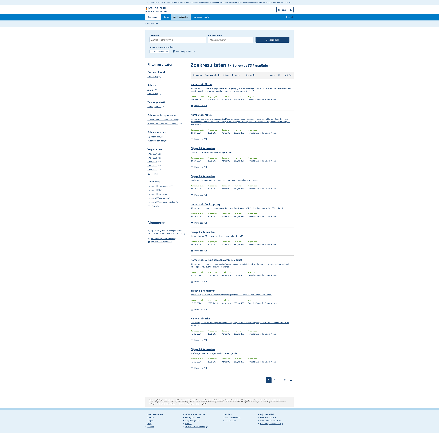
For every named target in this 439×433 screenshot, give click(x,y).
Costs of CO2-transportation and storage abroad (211, 152)
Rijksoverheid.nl (267, 417)
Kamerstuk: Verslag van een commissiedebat (216, 260)
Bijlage (150, 89)
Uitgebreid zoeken (181, 17)
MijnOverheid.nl (267, 414)
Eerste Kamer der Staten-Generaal (162, 119)
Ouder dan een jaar (155, 141)
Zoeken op (154, 35)
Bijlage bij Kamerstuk (203, 148)
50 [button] (290, 75)
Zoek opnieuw (272, 40)
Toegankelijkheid (192, 420)
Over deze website (155, 414)
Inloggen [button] (282, 10)
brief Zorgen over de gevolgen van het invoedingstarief (214, 353)
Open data (227, 414)
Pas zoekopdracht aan (185, 51)
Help (149, 423)
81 (285, 380)
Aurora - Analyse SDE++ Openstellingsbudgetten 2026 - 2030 (217, 236)
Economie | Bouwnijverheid (159, 186)
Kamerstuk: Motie (201, 84)
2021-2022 (152, 169)
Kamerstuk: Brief (200, 318)
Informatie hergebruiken (195, 414)
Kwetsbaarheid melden (195, 426)
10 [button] (279, 75)
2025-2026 (152, 154)
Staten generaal (154, 106)
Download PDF (200, 105)
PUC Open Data (229, 420)
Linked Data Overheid (232, 417)
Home (166, 17)
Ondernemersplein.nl (269, 420)
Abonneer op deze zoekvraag (163, 238)
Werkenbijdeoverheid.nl (270, 423)
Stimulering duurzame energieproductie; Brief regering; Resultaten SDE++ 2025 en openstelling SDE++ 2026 (237, 208)
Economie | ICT (153, 190)
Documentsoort (215, 35)
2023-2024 (152, 161)
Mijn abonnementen (201, 17)
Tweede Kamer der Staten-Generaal (162, 123)
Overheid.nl (152, 18)
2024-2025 (152, 158)
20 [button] (285, 75)
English (150, 420)
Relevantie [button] (250, 75)
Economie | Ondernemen (158, 198)
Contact (150, 417)
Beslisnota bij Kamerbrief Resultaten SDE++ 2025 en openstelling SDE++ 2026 (224, 180)
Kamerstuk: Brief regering (205, 204)
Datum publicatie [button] (212, 75)
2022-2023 (152, 165)
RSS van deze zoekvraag (161, 241)
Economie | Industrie (156, 194)
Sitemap (188, 423)
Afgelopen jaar (153, 137)
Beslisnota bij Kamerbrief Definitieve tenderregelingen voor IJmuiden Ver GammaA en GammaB (231, 294)
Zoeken (150, 426)
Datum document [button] (232, 75)
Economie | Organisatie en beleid (161, 202)
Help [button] (288, 17)
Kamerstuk (152, 76)
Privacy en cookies (193, 417)
